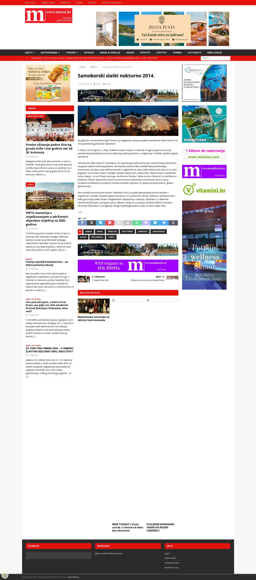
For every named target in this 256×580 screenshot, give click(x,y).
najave (130, 52)
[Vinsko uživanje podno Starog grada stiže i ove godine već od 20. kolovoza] (50, 127)
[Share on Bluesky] (164, 223)
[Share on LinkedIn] (100, 223)
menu (100, 231)
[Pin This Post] (109, 223)
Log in (167, 553)
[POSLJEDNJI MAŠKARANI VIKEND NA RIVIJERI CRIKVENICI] (162, 410)
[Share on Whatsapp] (136, 223)
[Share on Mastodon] (146, 223)
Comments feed (172, 562)
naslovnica (30, 2)
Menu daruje (214, 52)
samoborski (159, 231)
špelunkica (97, 237)
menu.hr (112, 231)
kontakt (92, 2)
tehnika (177, 52)
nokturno (127, 231)
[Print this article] (127, 223)
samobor (142, 231)
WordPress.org (171, 567)
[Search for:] (215, 58)
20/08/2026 (33, 156)
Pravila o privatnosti (111, 2)
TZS (80, 212)
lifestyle (161, 52)
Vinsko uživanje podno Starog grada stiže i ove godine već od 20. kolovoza (49, 148)
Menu (98, 84)
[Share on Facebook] (82, 223)
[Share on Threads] (173, 223)
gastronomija (49, 52)
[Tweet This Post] (91, 223)
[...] (44, 174)
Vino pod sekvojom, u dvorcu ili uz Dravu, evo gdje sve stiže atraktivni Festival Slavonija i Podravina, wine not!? (47, 306)
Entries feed (170, 558)
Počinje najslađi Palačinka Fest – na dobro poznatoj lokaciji (47, 263)
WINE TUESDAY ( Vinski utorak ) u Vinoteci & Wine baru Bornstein (127, 527)
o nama (79, 2)
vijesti (28, 52)
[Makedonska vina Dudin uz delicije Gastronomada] (94, 306)
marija (88, 231)
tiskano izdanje (48, 2)
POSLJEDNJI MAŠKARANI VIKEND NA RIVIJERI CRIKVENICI (160, 527)
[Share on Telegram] (155, 223)
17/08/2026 (33, 268)
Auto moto (194, 52)
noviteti (145, 52)
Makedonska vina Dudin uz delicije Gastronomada (93, 318)
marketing (65, 2)
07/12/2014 (87, 84)
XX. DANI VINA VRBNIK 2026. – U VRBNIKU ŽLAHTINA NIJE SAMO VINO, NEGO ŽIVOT (49, 350)
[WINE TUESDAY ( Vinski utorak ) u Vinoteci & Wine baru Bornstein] (128, 410)
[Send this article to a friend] (118, 223)
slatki (83, 237)
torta (111, 237)
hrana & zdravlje (110, 52)
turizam (71, 52)
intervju (89, 52)
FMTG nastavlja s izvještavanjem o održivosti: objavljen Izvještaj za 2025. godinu (47, 218)
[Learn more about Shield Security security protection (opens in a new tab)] (5, 575)
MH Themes (74, 577)
